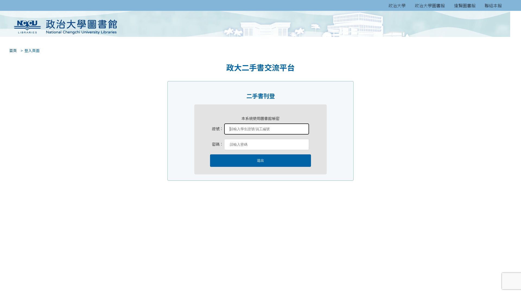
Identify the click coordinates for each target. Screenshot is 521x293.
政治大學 (397, 5)
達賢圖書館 (465, 5)
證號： (217, 128)
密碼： (217, 144)
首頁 (11, 50)
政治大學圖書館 (430, 5)
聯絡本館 (493, 5)
